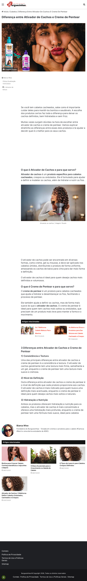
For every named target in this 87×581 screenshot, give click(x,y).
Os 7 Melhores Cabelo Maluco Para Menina (43, 330)
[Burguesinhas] (16, 4)
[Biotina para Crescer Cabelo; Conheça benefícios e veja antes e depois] (14, 454)
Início (5, 11)
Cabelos (13, 11)
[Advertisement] (38, 90)
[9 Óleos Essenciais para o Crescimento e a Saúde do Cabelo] (43, 455)
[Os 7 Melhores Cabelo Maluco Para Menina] (27, 330)
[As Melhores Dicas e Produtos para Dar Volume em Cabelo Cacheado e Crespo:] (60, 330)
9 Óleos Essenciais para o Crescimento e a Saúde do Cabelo (41, 468)
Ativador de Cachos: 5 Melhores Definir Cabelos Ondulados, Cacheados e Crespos (14, 495)
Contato (5, 551)
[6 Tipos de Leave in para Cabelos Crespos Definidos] (72, 454)
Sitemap (5, 564)
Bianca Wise (8, 78)
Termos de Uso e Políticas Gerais (53, 577)
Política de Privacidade (11, 554)
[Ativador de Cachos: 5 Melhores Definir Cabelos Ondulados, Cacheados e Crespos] (14, 483)
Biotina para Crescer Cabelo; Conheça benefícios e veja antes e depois (14, 465)
